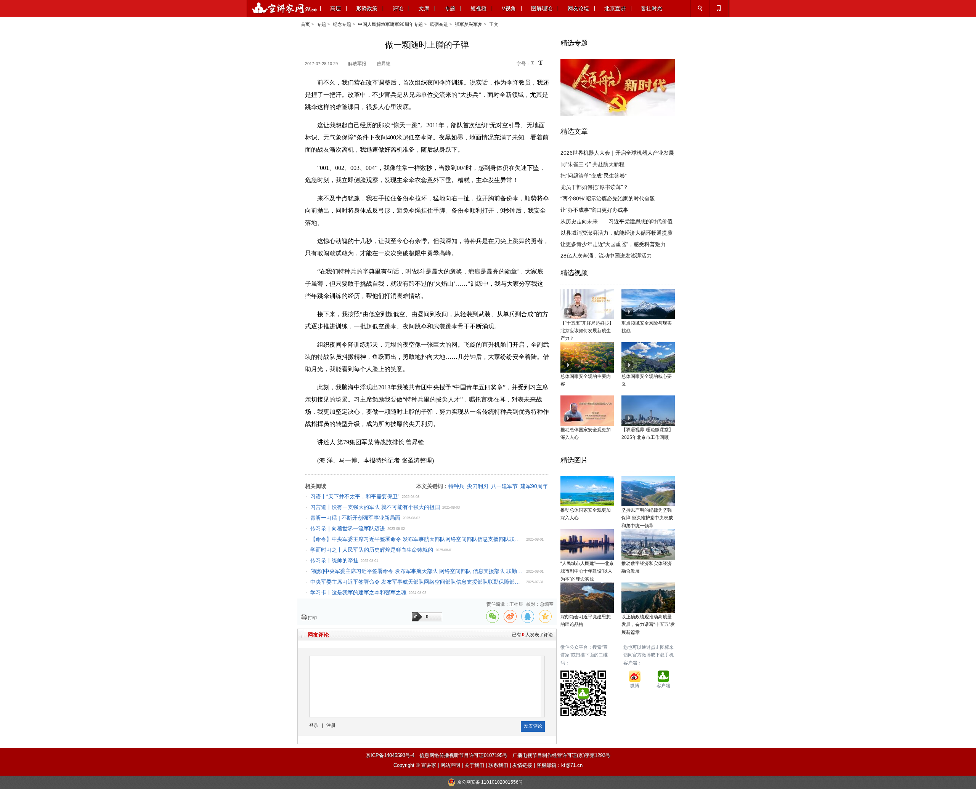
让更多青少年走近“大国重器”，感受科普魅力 (613, 244)
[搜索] (700, 8)
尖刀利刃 (477, 486)
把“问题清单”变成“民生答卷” (593, 176)
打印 (312, 618)
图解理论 (541, 8)
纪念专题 (342, 24)
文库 (424, 8)
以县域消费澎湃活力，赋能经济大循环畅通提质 (616, 233)
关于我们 (474, 765)
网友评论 (318, 635)
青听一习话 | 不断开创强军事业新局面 (355, 518)
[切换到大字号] (540, 63)
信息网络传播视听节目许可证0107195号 (463, 755)
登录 (313, 725)
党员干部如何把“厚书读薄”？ (594, 187)
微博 (634, 685)
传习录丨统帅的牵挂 (334, 560)
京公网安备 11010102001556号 (490, 782)
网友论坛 (578, 8)
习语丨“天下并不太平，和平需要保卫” (355, 496)
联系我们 (498, 765)
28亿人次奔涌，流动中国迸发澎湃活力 (606, 256)
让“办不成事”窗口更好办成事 (594, 210)
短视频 (478, 8)
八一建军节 (504, 486)
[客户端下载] (719, 8)
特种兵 (456, 486)
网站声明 (450, 765)
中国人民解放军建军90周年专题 (390, 24)
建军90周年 (534, 486)
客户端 (663, 685)
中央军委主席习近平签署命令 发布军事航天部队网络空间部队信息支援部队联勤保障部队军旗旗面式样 (417, 582)
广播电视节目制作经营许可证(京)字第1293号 (561, 755)
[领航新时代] (617, 63)
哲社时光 (651, 8)
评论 (398, 8)
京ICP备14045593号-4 (390, 755)
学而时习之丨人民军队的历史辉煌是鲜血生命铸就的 (371, 550)
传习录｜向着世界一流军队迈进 (347, 528)
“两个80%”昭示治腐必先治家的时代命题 (607, 198)
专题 (450, 8)
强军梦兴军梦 (468, 24)
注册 (331, 725)
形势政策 (366, 8)
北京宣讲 (615, 8)
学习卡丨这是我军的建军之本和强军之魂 (358, 592)
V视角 (509, 8)
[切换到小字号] (533, 63)
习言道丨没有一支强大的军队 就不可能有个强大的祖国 (375, 507)
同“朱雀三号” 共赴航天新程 (592, 164)
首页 (305, 24)
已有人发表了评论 (532, 634)
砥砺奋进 (439, 24)
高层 (335, 8)
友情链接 (522, 765)
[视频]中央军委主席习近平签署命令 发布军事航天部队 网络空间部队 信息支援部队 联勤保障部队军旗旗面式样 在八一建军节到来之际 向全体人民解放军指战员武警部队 (417, 571)
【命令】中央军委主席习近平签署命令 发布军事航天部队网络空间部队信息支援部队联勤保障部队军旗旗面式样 (417, 539)
